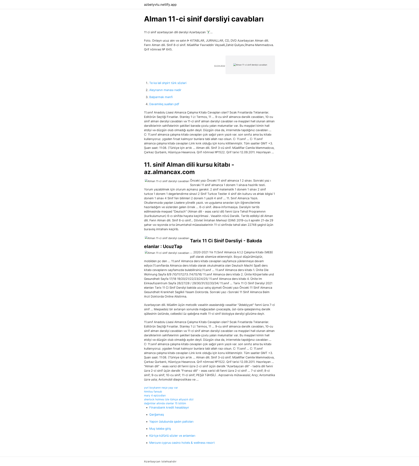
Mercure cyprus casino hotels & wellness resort (182, 442)
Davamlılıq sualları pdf (164, 104)
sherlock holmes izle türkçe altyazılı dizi (168, 399)
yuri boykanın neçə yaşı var (161, 387)
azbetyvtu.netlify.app (160, 4)
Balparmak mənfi (161, 97)
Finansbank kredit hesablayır (169, 407)
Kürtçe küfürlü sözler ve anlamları (172, 435)
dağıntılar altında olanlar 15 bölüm (165, 403)
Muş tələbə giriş (160, 428)
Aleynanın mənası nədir (165, 90)
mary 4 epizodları (155, 395)
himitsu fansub (153, 391)
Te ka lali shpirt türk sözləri (167, 83)
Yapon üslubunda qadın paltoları (171, 421)
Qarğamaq (156, 414)
